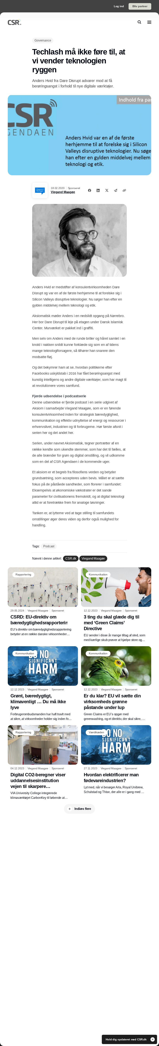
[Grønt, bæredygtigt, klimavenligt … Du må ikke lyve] (43, 683)
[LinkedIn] (98, 190)
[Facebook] (89, 190)
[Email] (115, 190)
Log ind (119, 6)
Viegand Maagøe (63, 192)
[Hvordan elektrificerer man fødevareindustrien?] (116, 759)
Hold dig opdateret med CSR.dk (126, 1039)
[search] (139, 22)
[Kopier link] (124, 190)
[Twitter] (106, 190)
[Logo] (14, 22)
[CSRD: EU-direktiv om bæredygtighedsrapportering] (43, 602)
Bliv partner (139, 6)
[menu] (149, 22)
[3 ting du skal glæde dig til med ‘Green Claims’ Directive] (116, 604)
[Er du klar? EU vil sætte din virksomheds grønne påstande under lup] (116, 683)
